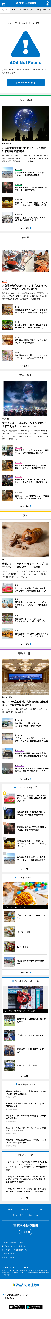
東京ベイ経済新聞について (14, 1242)
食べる (14, 10)
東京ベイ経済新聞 (25, 3)
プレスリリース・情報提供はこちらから (18, 1246)
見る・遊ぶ (23, 10)
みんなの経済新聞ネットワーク (25, 1285)
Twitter (29, 1232)
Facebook (22, 1232)
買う (32, 10)
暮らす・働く (41, 10)
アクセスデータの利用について (15, 1250)
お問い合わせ (9, 1254)
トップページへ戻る (25, 82)
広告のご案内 (9, 1257)
